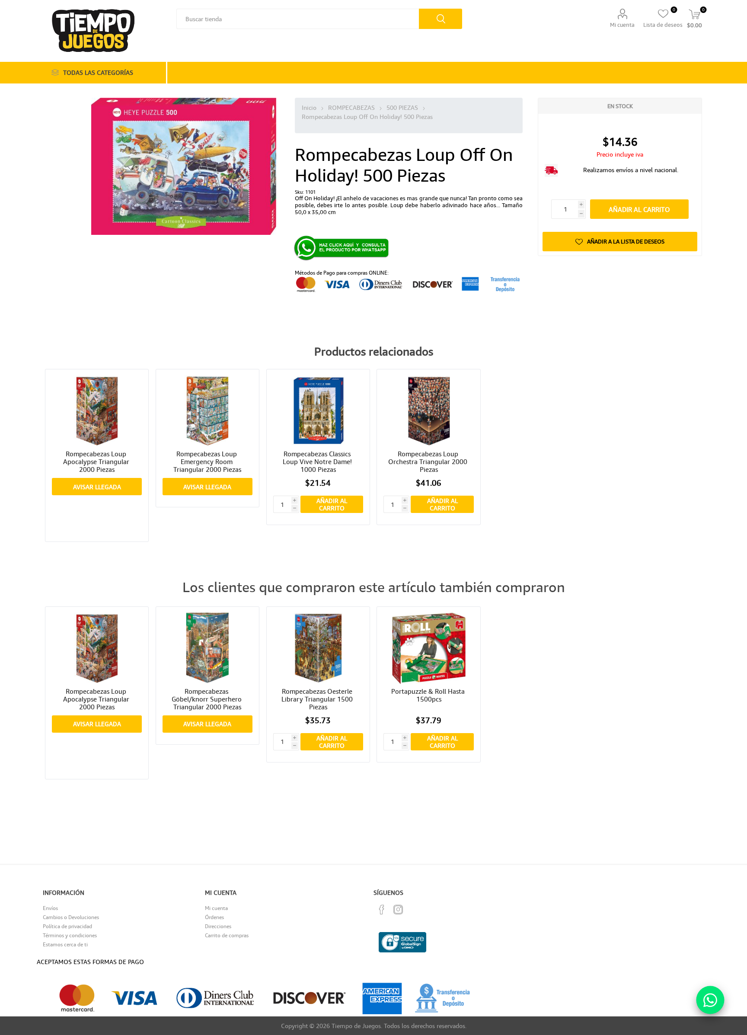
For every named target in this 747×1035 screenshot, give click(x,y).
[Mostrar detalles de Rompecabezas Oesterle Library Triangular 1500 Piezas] (318, 648)
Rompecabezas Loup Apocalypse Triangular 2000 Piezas (97, 461)
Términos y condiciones (70, 935)
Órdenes (214, 917)
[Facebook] (382, 909)
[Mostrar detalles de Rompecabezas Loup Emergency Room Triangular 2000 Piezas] (207, 411)
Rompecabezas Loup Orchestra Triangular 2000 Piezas (428, 461)
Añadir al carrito (639, 209)
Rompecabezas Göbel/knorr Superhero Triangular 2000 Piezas (207, 699)
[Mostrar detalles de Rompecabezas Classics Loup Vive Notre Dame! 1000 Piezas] (318, 411)
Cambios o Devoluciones (71, 917)
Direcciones (218, 926)
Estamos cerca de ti (65, 944)
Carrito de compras (227, 935)
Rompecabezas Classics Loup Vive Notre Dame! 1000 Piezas (318, 461)
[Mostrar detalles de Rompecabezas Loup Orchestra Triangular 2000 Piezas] (428, 411)
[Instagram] (398, 909)
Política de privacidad (67, 926)
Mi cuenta (622, 24)
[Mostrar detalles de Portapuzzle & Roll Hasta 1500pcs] (428, 648)
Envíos (50, 908)
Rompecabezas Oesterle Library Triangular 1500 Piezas (317, 699)
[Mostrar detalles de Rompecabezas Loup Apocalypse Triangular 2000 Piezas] (97, 411)
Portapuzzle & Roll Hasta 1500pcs (428, 695)
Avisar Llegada (97, 486)
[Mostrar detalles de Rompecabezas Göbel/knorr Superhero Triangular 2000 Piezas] (207, 648)
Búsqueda (440, 19)
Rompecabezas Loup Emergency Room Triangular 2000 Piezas (207, 461)
